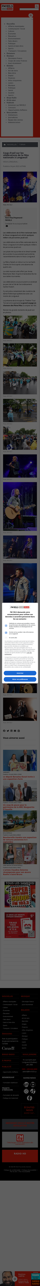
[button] (20, 637)
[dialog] (20, 643)
